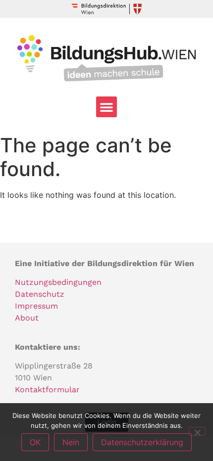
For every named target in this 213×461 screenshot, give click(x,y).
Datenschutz (39, 294)
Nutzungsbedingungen (58, 282)
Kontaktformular (47, 389)
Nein (70, 442)
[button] (106, 106)
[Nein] (197, 431)
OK (35, 442)
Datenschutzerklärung (142, 442)
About (27, 318)
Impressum (36, 306)
